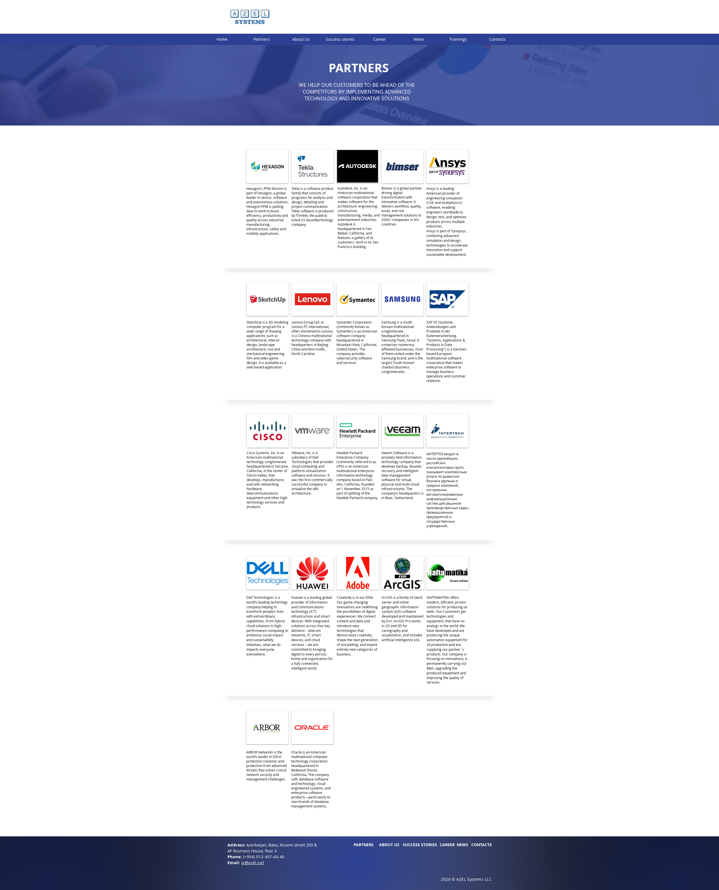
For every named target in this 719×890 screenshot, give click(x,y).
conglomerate (275, 461)
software (344, 197)
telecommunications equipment (262, 495)
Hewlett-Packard (349, 497)
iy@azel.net (252, 862)
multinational (364, 192)
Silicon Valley (257, 475)
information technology (354, 475)
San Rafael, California (355, 230)
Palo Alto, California (354, 481)
